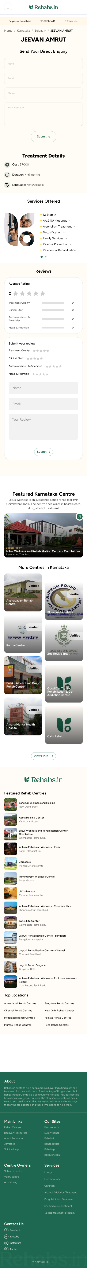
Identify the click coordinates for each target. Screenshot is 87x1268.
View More (41, 756)
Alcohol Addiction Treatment (60, 1192)
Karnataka (23, 30)
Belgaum (40, 30)
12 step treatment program (59, 1212)
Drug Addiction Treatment (58, 1199)
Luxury (48, 1172)
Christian (49, 1185)
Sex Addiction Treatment (58, 1206)
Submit (41, 136)
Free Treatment (52, 1179)
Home (8, 30)
